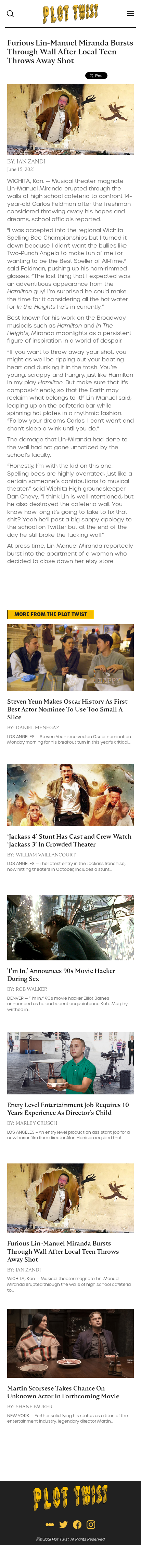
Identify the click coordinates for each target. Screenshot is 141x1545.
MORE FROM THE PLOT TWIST (50, 614)
